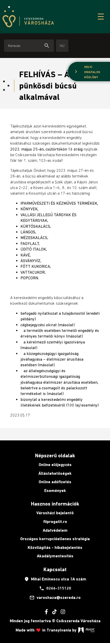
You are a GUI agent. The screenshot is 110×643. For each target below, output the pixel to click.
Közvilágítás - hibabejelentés (55, 547)
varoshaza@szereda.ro (55, 597)
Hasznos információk (55, 504)
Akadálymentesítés (55, 555)
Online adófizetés (55, 481)
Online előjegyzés (55, 464)
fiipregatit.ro (55, 521)
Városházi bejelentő (55, 512)
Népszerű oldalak (55, 455)
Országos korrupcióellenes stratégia (55, 538)
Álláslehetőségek (55, 473)
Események (55, 490)
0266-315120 (55, 588)
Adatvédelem (55, 530)
